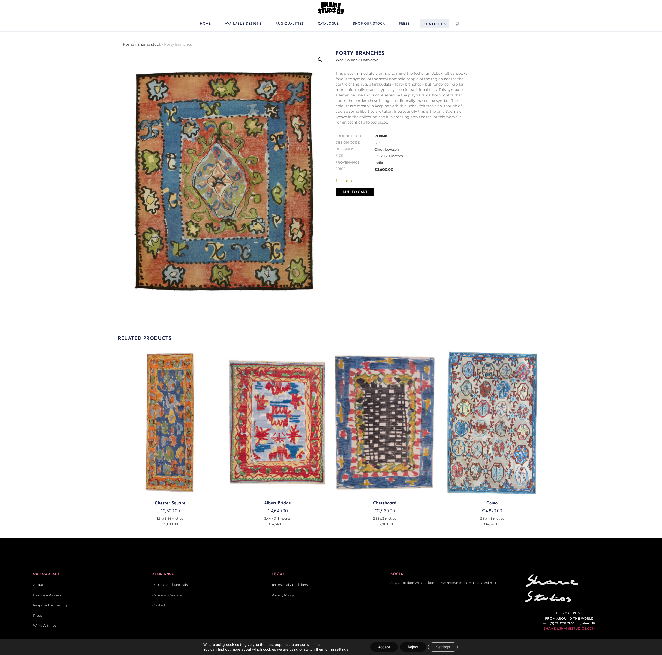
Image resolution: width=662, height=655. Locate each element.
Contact (159, 605)
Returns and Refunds (170, 585)
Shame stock (149, 44)
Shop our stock (369, 23)
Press (404, 23)
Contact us (435, 24)
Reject (413, 647)
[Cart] (457, 24)
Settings (443, 647)
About (38, 585)
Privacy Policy (283, 595)
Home (205, 23)
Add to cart (354, 192)
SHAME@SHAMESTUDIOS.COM (569, 628)
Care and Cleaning (167, 595)
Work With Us (44, 625)
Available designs (243, 23)
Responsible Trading (50, 605)
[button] (320, 59)
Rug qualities (290, 23)
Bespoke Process (47, 595)
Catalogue (328, 23)
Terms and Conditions (290, 585)
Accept (384, 647)
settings (341, 649)
